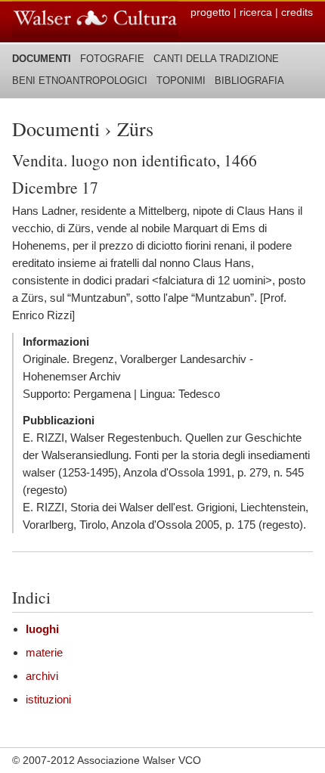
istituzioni (48, 699)
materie (44, 652)
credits (297, 12)
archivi (42, 675)
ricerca (256, 12)
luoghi (42, 628)
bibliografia (249, 80)
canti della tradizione (216, 58)
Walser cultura (95, 18)
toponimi (181, 80)
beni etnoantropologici (79, 80)
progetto (210, 12)
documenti (41, 58)
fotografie (112, 58)
